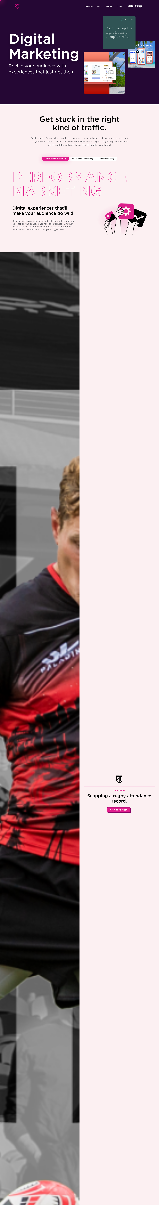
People (109, 6)
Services (89, 6)
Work (99, 6)
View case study (119, 810)
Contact (120, 6)
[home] (49, 6)
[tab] (55, 159)
